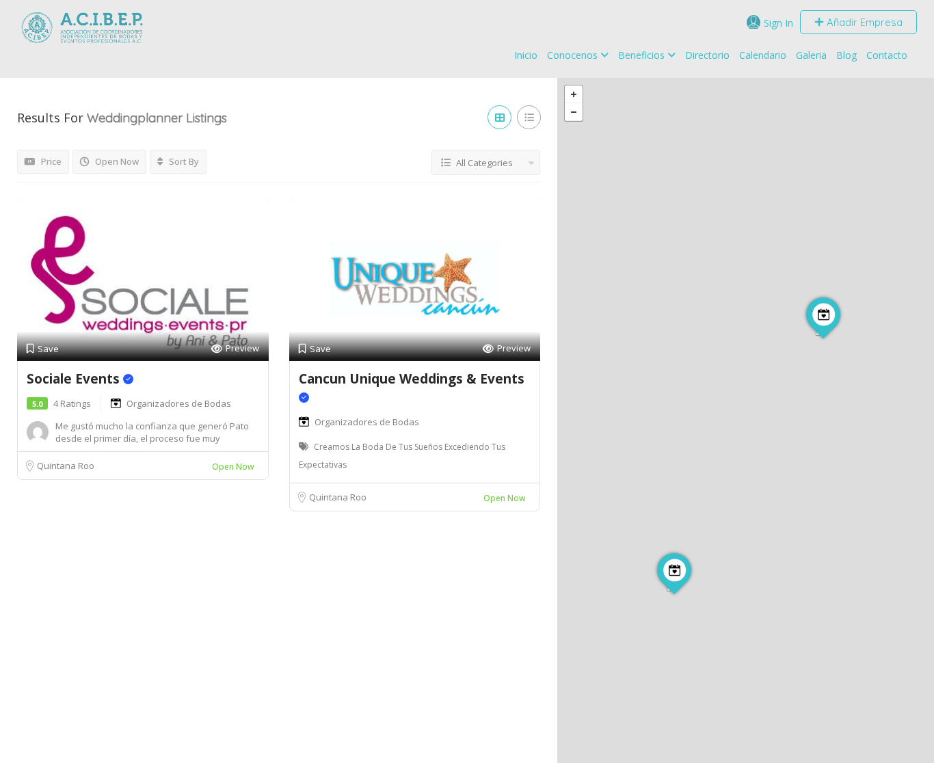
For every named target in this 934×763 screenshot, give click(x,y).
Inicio (525, 55)
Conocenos (572, 55)
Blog (846, 55)
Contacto (886, 55)
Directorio (707, 55)
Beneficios (641, 55)
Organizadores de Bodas (178, 403)
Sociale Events (75, 379)
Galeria (811, 55)
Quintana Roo (65, 465)
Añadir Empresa (863, 22)
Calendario (762, 55)
